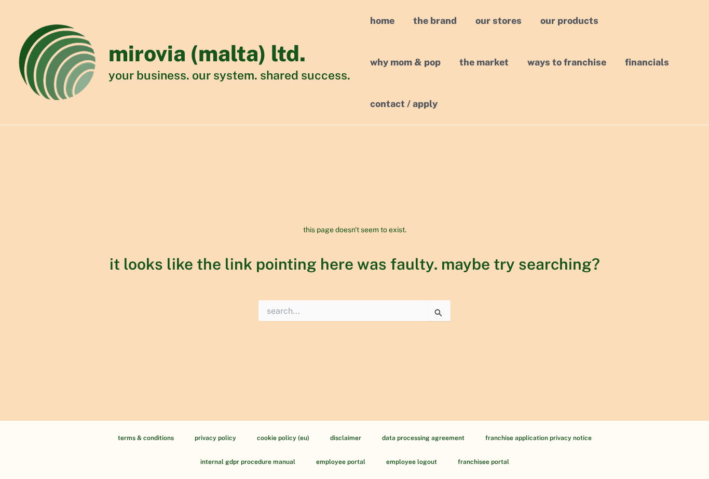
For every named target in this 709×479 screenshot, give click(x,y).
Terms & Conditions (146, 438)
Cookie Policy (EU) (283, 438)
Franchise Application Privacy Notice (538, 438)
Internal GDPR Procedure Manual (247, 461)
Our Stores (498, 20)
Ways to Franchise (566, 62)
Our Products (569, 20)
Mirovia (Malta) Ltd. (207, 53)
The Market (484, 62)
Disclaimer (345, 438)
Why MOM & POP (405, 62)
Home (382, 20)
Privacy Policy (215, 438)
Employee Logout (411, 461)
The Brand (435, 20)
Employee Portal (340, 461)
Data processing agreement (423, 438)
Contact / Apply (404, 103)
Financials (647, 62)
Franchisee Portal (483, 461)
